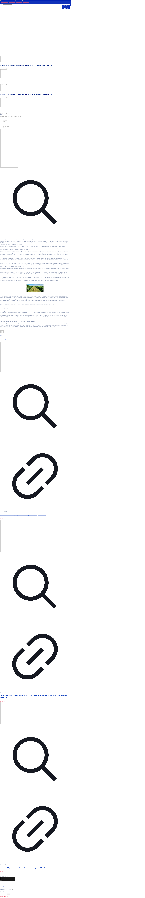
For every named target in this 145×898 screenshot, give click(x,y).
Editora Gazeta (9, 116)
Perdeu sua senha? (4, 896)
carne (4, 127)
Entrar (8, 894)
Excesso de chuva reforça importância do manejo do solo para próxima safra (23, 515)
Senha (2, 891)
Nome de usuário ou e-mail (6, 889)
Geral (4, 121)
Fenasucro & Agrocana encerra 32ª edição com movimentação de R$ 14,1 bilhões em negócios (28, 868)
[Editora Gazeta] (14, 2)
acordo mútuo (6, 126)
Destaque (5, 120)
